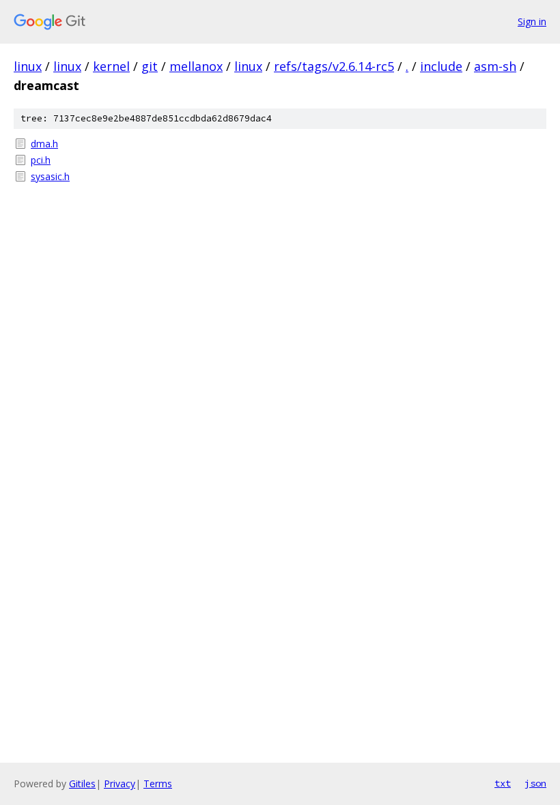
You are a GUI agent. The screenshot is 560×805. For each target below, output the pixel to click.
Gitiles (82, 783)
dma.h (44, 143)
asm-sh (495, 66)
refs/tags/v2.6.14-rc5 (334, 66)
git (149, 66)
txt (502, 783)
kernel (111, 66)
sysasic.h (50, 176)
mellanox (196, 66)
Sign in (532, 21)
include (441, 66)
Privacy (119, 783)
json (535, 783)
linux (28, 66)
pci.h (41, 159)
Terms (157, 783)
